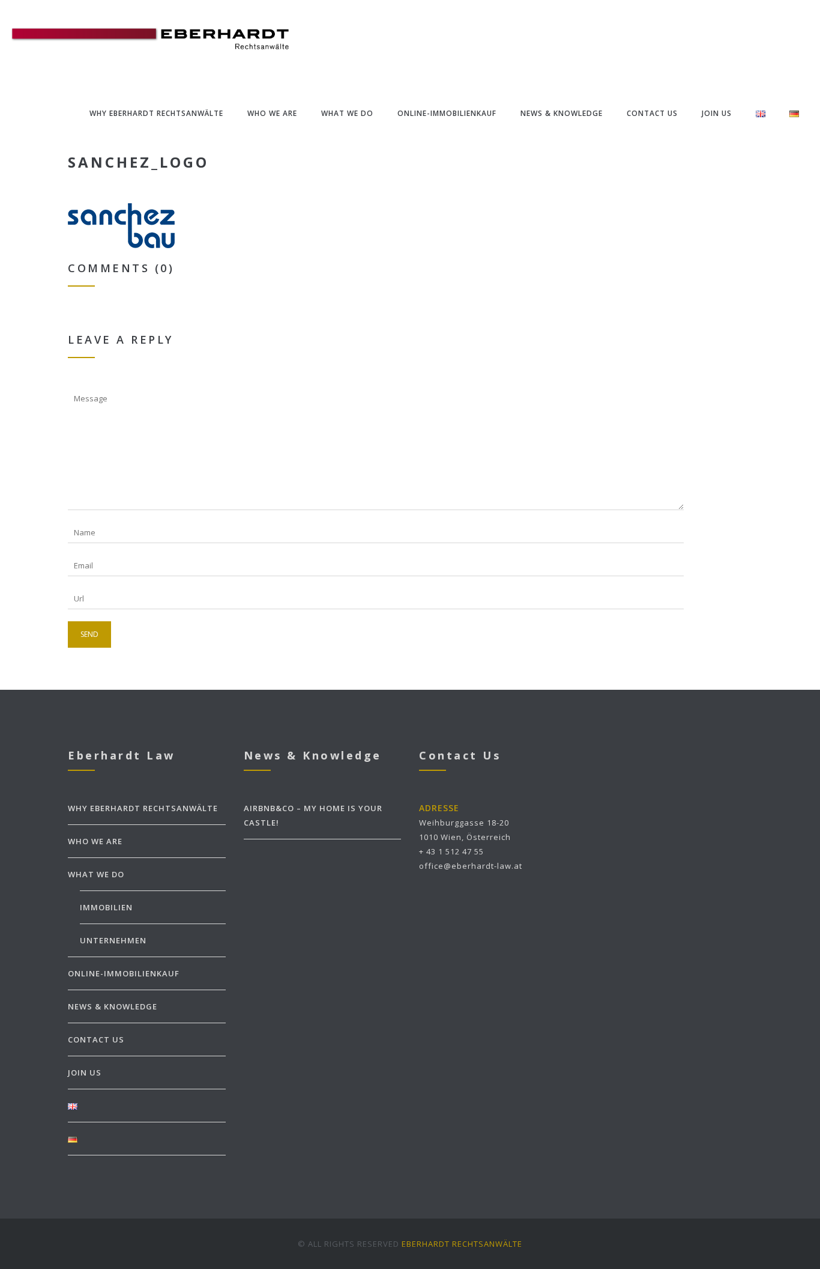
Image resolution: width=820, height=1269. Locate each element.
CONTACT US (652, 113)
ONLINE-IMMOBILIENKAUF (446, 113)
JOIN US (717, 113)
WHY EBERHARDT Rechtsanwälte (156, 113)
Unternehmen (113, 940)
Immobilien (106, 907)
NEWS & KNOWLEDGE (561, 113)
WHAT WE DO (347, 113)
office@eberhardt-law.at (470, 865)
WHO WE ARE (272, 113)
